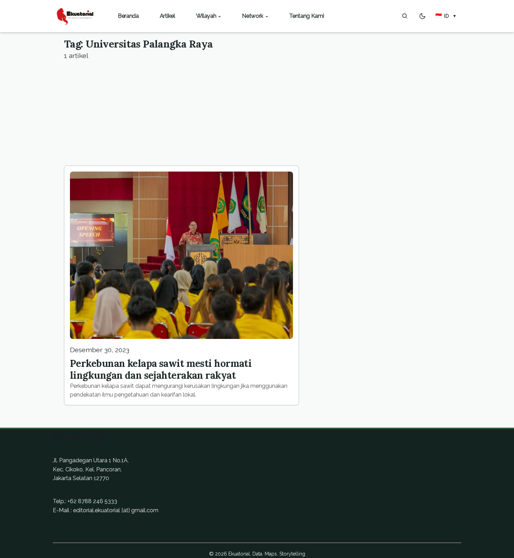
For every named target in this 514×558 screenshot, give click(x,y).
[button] (446, 16)
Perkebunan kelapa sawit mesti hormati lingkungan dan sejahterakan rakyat (160, 369)
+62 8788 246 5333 (92, 501)
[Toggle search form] (405, 16)
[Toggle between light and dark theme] (422, 16)
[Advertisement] (257, 113)
